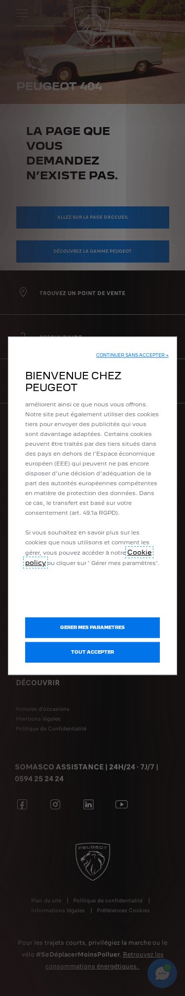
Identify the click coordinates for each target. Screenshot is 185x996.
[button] (132, 355)
